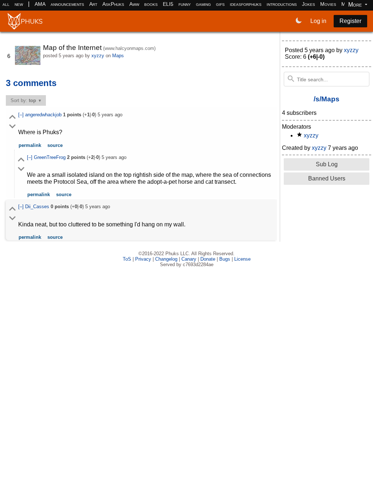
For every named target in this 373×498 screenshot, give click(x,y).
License (242, 259)
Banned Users (326, 178)
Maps (118, 55)
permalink (30, 145)
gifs (220, 4)
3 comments (31, 83)
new (19, 4)
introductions (282, 4)
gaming (203, 4)
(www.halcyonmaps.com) (129, 48)
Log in (318, 21)
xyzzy (97, 55)
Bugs (224, 259)
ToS (127, 259)
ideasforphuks (246, 4)
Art (93, 4)
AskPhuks (113, 4)
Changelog (166, 259)
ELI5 (168, 4)
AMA (40, 4)
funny (184, 4)
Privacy (143, 259)
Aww (134, 4)
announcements (67, 4)
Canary (188, 259)
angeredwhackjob (44, 114)
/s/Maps (326, 99)
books (151, 4)
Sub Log (327, 164)
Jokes (308, 4)
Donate (207, 259)
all (6, 4)
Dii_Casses (38, 206)
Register (350, 21)
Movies (328, 4)
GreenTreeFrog (50, 157)
